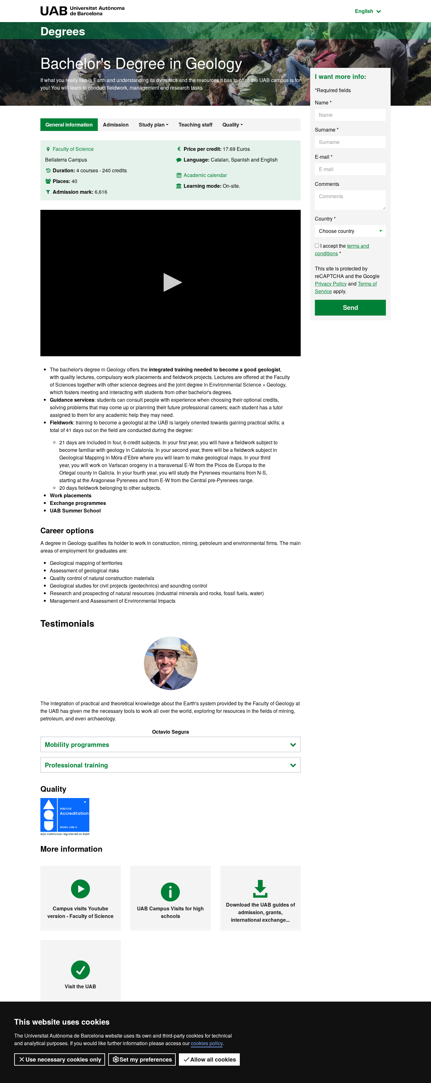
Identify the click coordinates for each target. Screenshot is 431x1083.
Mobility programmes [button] (77, 744)
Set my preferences (146, 1059)
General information (69, 124)
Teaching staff (195, 124)
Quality (230, 124)
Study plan (152, 124)
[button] (171, 282)
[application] (170, 283)
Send (350, 307)
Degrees (62, 30)
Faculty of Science (73, 148)
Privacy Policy (331, 283)
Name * (323, 102)
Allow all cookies (213, 1059)
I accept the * (342, 249)
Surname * (327, 129)
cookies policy (206, 1043)
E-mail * (324, 156)
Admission (116, 124)
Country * (325, 218)
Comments (327, 183)
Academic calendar (205, 175)
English (373, 11)
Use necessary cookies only (63, 1059)
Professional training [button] (76, 764)
